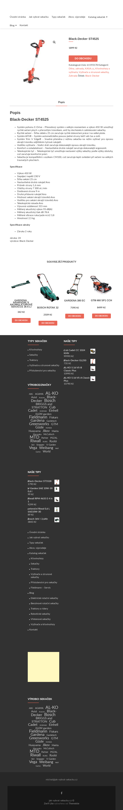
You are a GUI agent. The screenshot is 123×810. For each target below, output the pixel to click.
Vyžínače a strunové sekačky (94, 72)
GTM (54, 424)
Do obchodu (83, 58)
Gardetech (51, 421)
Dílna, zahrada (76, 68)
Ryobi (53, 441)
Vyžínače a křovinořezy (43, 624)
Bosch (50, 401)
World (47, 451)
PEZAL (53, 438)
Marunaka (37, 434)
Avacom (42, 397)
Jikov (46, 430)
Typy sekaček (58, 17)
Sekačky (33, 355)
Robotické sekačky (40, 614)
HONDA (49, 428)
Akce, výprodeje (76, 17)
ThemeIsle (74, 803)
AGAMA (39, 394)
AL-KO (51, 393)
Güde (39, 427)
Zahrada (73, 76)
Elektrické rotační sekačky (44, 598)
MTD (34, 437)
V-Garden (51, 445)
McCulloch (49, 434)
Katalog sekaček (96, 17)
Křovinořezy (35, 349)
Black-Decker (92, 76)
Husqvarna (34, 431)
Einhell (53, 410)
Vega (33, 448)
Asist (34, 397)
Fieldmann (38, 417)
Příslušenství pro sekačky (42, 370)
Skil (32, 445)
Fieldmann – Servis (41, 587)
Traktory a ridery (39, 608)
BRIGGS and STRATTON (42, 406)
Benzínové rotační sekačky (44, 603)
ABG (31, 394)
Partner (44, 438)
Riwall (35, 441)
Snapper (40, 445)
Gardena (37, 420)
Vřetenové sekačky (41, 619)
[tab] (61, 102)
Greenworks (39, 424)
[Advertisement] (43, 667)
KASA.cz (89, 68)
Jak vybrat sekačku (39, 17)
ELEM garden (43, 414)
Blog (12, 25)
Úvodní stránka (18, 17)
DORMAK (43, 411)
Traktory (33, 360)
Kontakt (24, 25)
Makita (55, 431)
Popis (61, 102)
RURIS (45, 442)
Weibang (46, 448)
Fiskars (53, 417)
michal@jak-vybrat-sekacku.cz (61, 779)
